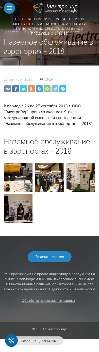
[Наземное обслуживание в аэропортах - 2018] (49, 177)
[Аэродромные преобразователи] (81, 177)
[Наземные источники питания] (18, 177)
